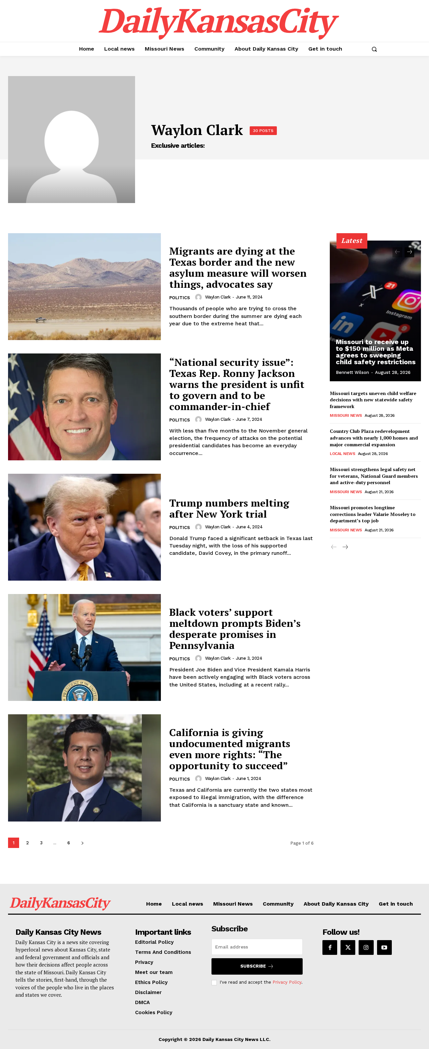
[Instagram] (366, 947)
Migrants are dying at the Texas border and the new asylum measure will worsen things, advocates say (238, 267)
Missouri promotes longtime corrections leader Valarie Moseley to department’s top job (373, 514)
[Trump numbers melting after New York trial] (84, 527)
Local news (342, 453)
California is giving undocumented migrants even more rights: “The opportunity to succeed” (229, 749)
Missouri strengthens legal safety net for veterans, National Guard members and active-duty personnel (374, 475)
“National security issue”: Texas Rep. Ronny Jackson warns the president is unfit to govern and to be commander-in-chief (236, 384)
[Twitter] (348, 947)
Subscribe (253, 966)
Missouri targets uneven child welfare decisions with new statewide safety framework (373, 399)
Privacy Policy (286, 982)
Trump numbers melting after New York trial (229, 508)
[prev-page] (397, 252)
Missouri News (346, 415)
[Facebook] (329, 947)
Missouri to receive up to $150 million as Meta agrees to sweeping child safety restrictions (376, 352)
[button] (374, 49)
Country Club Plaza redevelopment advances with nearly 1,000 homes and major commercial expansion (374, 437)
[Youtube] (384, 947)
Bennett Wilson (352, 372)
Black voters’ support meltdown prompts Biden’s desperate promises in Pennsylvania (235, 628)
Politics (179, 297)
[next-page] (82, 843)
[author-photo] (199, 297)
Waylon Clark (218, 297)
